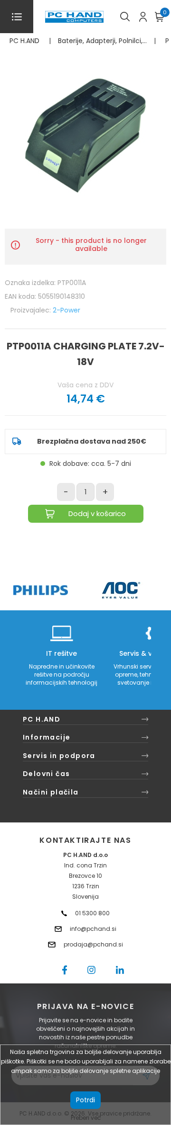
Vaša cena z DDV (85, 385)
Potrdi (85, 1100)
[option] (40, 590)
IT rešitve (61, 653)
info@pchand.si (93, 929)
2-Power (66, 310)
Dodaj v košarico (97, 513)
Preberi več (86, 1118)
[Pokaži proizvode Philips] (40, 590)
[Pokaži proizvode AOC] (121, 590)
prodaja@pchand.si (93, 944)
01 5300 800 (92, 913)
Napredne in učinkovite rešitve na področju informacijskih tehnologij (61, 674)
